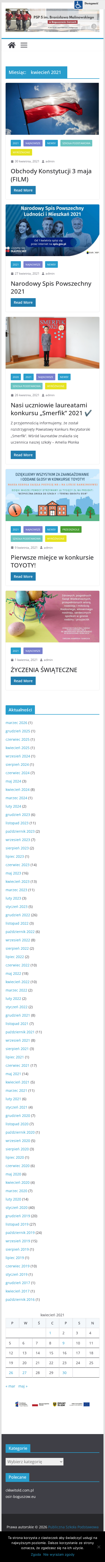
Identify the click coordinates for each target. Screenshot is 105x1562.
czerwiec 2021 (18, 1065)
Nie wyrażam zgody (58, 1554)
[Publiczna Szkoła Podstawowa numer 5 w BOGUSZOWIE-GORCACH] (12, 45)
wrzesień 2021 (18, 1040)
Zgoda (36, 1554)
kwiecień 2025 (18, 747)
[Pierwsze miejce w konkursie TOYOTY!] (52, 495)
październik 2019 (20, 1232)
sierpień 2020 (17, 1149)
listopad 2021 (17, 1023)
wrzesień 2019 (18, 1241)
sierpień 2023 (17, 848)
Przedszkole (71, 529)
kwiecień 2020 (18, 1182)
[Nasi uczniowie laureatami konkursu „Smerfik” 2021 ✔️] (52, 343)
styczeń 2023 (17, 906)
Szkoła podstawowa (76, 143)
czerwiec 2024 (18, 772)
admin (50, 161)
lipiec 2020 (15, 1157)
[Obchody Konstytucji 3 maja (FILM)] (52, 109)
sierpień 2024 (17, 764)
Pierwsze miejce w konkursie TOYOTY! (52, 561)
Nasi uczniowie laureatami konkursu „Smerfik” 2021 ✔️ (51, 409)
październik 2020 (20, 1132)
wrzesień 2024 (18, 756)
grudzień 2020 (18, 1115)
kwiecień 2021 (18, 1082)
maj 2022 (13, 973)
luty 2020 (13, 1199)
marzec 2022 (16, 990)
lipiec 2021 (15, 1057)
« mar (10, 1386)
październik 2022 (20, 931)
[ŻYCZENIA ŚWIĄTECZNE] (52, 616)
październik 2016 (20, 1299)
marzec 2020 (16, 1190)
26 (11, 1372)
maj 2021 (13, 1073)
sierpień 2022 (17, 948)
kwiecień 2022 (18, 981)
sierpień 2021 (17, 1048)
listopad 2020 (17, 1123)
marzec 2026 (16, 722)
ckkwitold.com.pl (20, 1490)
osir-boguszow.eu (21, 1496)
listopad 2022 (17, 923)
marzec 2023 (16, 889)
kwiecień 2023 (18, 881)
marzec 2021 (16, 1090)
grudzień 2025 (18, 731)
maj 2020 (13, 1174)
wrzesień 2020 (18, 1140)
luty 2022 (13, 998)
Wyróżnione (21, 152)
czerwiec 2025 (18, 739)
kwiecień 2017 (18, 1291)
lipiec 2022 (15, 956)
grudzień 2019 (18, 1215)
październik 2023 (20, 831)
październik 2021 (20, 1032)
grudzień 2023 (18, 814)
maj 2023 (13, 873)
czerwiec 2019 (18, 1266)
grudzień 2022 (18, 914)
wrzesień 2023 (18, 839)
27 (24, 1372)
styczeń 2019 (17, 1274)
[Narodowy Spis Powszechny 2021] (52, 230)
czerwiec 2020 (18, 1165)
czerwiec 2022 (18, 965)
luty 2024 (13, 806)
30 (64, 1372)
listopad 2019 (17, 1224)
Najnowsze (33, 143)
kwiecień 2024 (18, 789)
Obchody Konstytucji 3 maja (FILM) (51, 175)
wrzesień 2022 (18, 940)
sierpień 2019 (17, 1249)
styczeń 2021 (17, 1107)
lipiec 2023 (15, 856)
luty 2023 (13, 898)
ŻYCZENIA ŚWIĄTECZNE (44, 669)
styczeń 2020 (17, 1207)
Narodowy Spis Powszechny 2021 (51, 287)
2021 (16, 143)
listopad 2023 (17, 823)
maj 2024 (13, 781)
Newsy (51, 143)
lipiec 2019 (15, 1257)
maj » (23, 1386)
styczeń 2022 (17, 1006)
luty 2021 (13, 1098)
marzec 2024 (16, 797)
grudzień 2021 (18, 1015)
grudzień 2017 (18, 1282)
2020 (16, 377)
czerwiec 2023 (18, 864)
